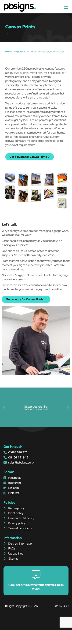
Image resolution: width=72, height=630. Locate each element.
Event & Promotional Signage (36, 51)
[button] (4, 407)
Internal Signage (57, 51)
